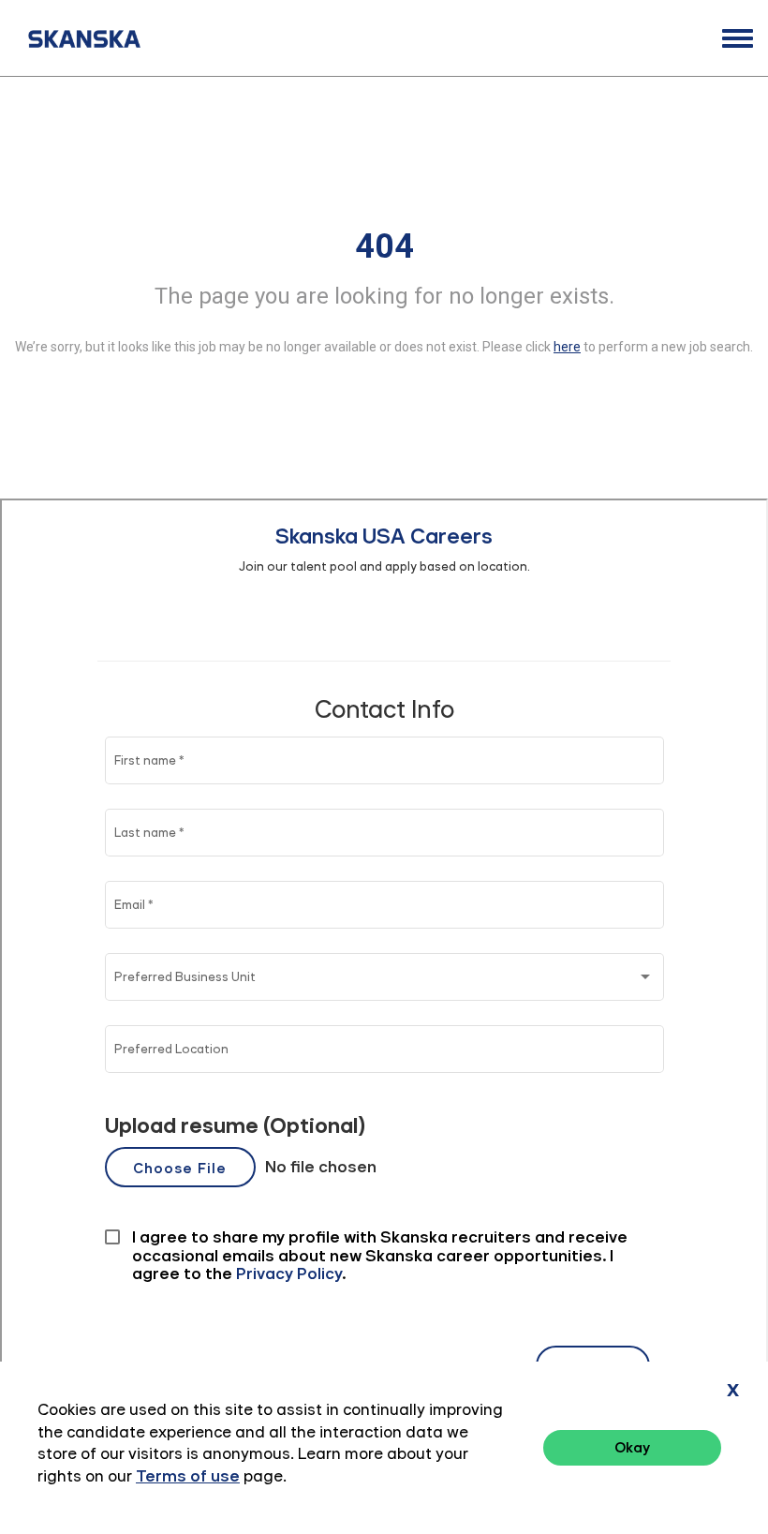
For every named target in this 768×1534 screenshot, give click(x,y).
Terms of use (188, 1476)
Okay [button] (632, 1447)
